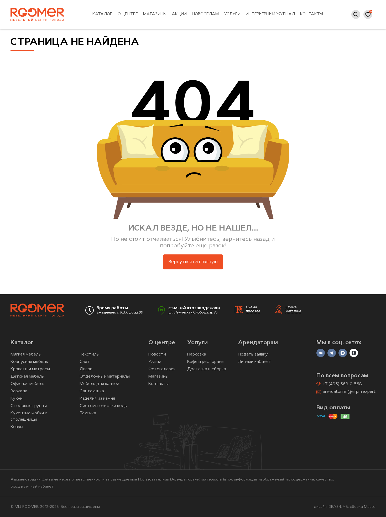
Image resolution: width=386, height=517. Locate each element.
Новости (157, 354)
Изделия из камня (97, 398)
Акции (179, 14)
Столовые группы (29, 406)
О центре (128, 14)
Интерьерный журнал (270, 14)
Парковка (196, 354)
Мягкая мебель (26, 354)
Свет (85, 362)
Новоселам (205, 14)
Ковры (17, 427)
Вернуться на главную (193, 262)
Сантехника (92, 391)
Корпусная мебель (29, 362)
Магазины (154, 14)
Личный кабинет (254, 362)
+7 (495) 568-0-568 (342, 384)
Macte (369, 507)
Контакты (311, 14)
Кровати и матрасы (30, 369)
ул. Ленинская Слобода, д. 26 (192, 312)
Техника (88, 413)
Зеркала (19, 391)
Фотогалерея (161, 369)
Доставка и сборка (206, 369)
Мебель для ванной (99, 384)
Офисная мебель (27, 384)
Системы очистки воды (104, 406)
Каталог (102, 14)
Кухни (17, 398)
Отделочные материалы (105, 376)
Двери (86, 369)
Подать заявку (253, 354)
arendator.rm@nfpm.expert (349, 392)
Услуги (232, 14)
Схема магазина (293, 309)
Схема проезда (253, 309)
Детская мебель (27, 376)
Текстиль (89, 354)
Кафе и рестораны (205, 362)
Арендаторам (258, 343)
